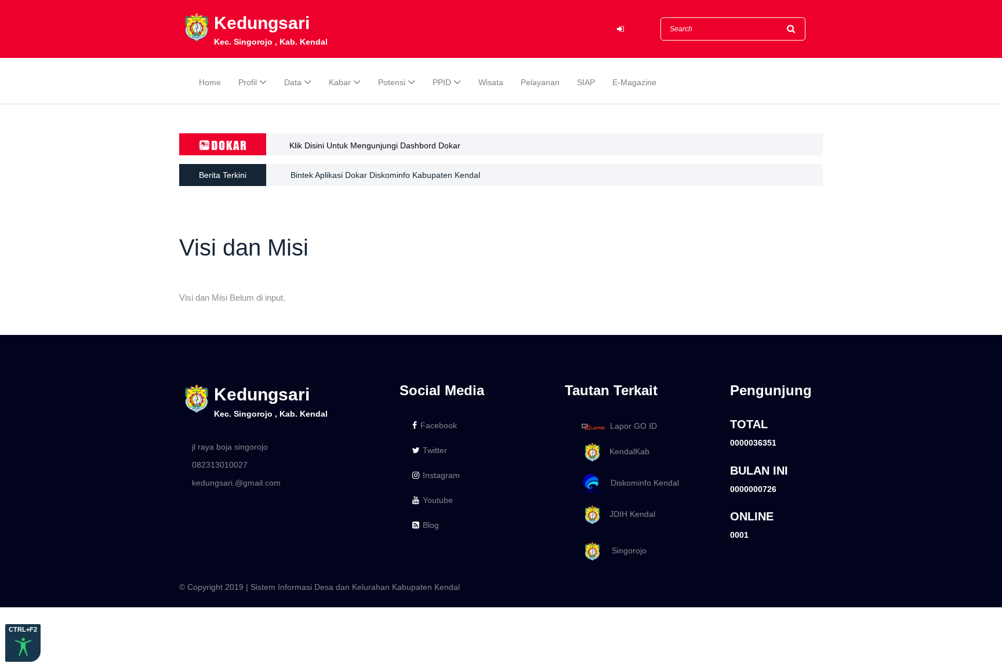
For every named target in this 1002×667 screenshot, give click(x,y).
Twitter (435, 450)
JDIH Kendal (628, 514)
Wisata (490, 82)
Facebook (438, 425)
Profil (247, 82)
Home (210, 82)
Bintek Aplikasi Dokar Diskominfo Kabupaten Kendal (385, 175)
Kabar (340, 82)
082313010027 (220, 464)
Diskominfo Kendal (641, 482)
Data (293, 82)
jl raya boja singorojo (230, 446)
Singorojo (624, 550)
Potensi (391, 82)
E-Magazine (634, 82)
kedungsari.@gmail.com (236, 482)
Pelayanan (540, 82)
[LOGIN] (620, 29)
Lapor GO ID (633, 426)
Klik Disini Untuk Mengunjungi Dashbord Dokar (374, 145)
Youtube (438, 500)
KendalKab (625, 452)
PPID (442, 82)
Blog (431, 525)
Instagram (441, 475)
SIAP (586, 82)
